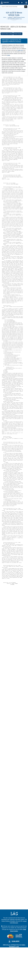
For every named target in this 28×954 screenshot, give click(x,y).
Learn (17, 946)
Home (4, 17)
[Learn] (18, 2)
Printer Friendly (17, 33)
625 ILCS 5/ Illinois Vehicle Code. (15, 18)
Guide (8, 55)
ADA (23, 944)
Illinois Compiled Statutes (19, 17)
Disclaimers (12, 946)
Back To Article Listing (6, 33)
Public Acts (20, 50)
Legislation (10, 17)
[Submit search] (25, 6)
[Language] (21, 2)
